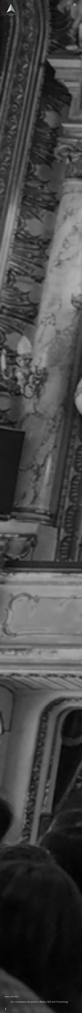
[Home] (11, 10)
